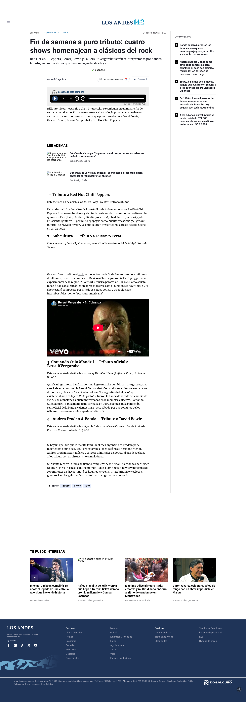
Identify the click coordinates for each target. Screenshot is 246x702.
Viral (112, 654)
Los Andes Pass (163, 632)
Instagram (15, 645)
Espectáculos (50, 32)
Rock (87, 486)
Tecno (113, 649)
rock (81, 274)
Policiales (71, 649)
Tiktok (22, 645)
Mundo (113, 628)
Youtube (35, 645)
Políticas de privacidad (210, 632)
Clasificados (161, 641)
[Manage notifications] (239, 689)
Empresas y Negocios (121, 636)
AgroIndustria (117, 645)
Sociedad (70, 645)
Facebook (8, 645)
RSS (201, 636)
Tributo (59, 194)
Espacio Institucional (120, 658)
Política (69, 636)
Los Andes (34, 33)
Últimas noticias (74, 632)
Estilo (113, 641)
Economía (71, 641)
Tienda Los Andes (164, 636)
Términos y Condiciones (211, 628)
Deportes (70, 654)
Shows (77, 486)
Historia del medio (208, 641)
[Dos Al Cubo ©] (218, 684)
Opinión (114, 632)
